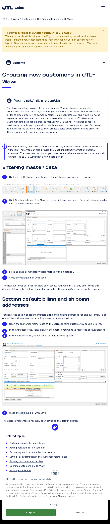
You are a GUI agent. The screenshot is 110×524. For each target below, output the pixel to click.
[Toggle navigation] (103, 7)
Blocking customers (20, 470)
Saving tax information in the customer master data (38, 456)
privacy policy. (67, 496)
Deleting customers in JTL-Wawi (27, 465)
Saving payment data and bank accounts (32, 452)
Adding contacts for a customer (27, 447)
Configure (55, 504)
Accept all (30, 512)
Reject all (79, 512)
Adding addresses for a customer (27, 443)
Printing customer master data (26, 461)
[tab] (55, 62)
